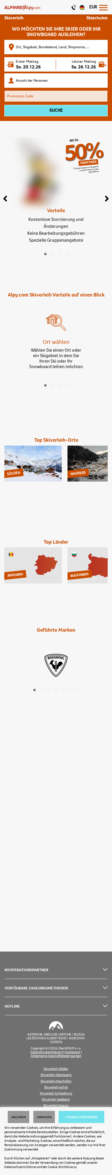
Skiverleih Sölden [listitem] (56, 1069)
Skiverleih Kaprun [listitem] (56, 1105)
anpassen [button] (44, 1117)
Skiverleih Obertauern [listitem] (56, 1075)
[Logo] (22, 7)
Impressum (72, 1052)
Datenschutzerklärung (46, 1052)
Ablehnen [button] (18, 1117)
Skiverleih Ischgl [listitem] (56, 1087)
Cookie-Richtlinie (60, 1167)
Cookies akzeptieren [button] (81, 1117)
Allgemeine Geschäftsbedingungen (56, 1056)
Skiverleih (14, 18)
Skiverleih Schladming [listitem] (56, 1093)
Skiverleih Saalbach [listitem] (56, 1099)
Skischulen (97, 18)
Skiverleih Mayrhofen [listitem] (56, 1081)
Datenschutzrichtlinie (20, 1167)
